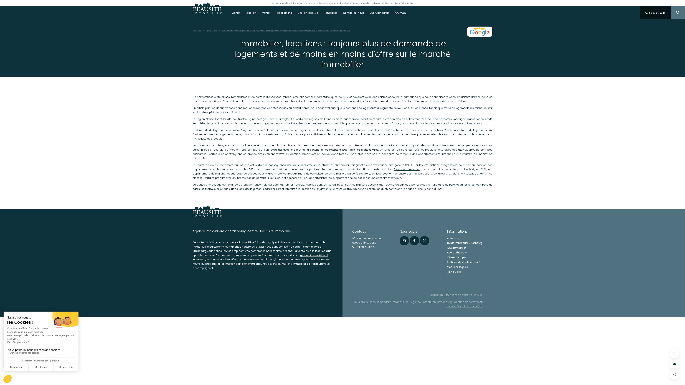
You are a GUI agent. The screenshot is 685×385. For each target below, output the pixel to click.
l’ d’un (240, 264)
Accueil (197, 30)
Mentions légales (457, 267)
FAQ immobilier (456, 248)
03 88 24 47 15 (365, 247)
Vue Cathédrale (457, 252)
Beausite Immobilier (407, 169)
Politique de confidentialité (463, 262)
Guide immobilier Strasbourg (465, 243)
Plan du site (454, 272)
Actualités (211, 30)
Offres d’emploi (456, 257)
